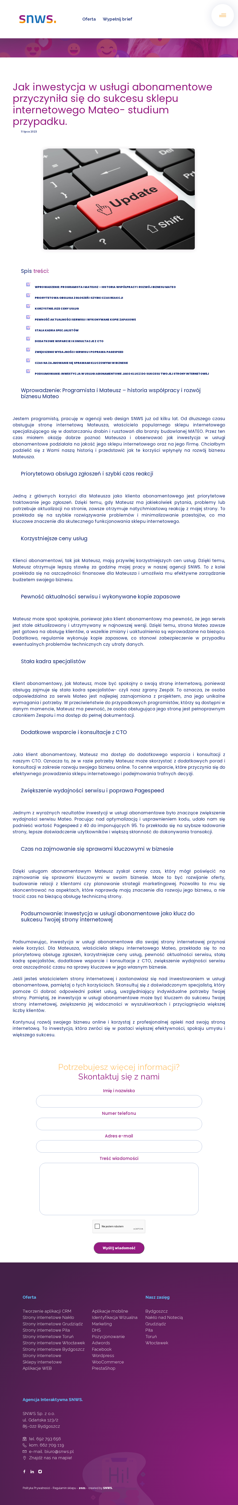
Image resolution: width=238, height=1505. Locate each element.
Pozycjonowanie (108, 1336)
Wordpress (103, 1355)
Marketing (102, 1323)
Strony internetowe (42, 1355)
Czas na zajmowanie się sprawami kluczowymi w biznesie (82, 363)
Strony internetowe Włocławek (54, 1342)
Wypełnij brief (117, 19)
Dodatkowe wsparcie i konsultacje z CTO (69, 341)
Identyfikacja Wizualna (115, 1317)
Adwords (101, 1342)
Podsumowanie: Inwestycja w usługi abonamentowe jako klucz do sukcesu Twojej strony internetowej (122, 374)
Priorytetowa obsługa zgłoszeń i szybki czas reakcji (79, 298)
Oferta (89, 19)
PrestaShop (104, 1368)
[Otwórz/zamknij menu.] (222, 15)
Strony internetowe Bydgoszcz (54, 1349)
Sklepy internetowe (42, 1361)
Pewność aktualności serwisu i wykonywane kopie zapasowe (85, 320)
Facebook (102, 1349)
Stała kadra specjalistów (57, 330)
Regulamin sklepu (64, 1488)
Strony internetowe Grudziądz (53, 1323)
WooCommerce (108, 1361)
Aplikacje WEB (37, 1368)
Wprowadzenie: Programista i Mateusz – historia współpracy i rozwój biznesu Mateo (105, 287)
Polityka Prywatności (36, 1488)
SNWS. (108, 1488)
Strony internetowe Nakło (48, 1317)
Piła (149, 1330)
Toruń (151, 1336)
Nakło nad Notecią (164, 1317)
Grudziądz (155, 1323)
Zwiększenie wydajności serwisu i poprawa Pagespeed (79, 352)
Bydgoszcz (156, 1311)
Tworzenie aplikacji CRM (47, 1311)
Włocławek (156, 1342)
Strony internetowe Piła (46, 1330)
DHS (96, 1330)
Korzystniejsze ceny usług (57, 309)
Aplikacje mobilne (110, 1311)
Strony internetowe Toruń (48, 1336)
